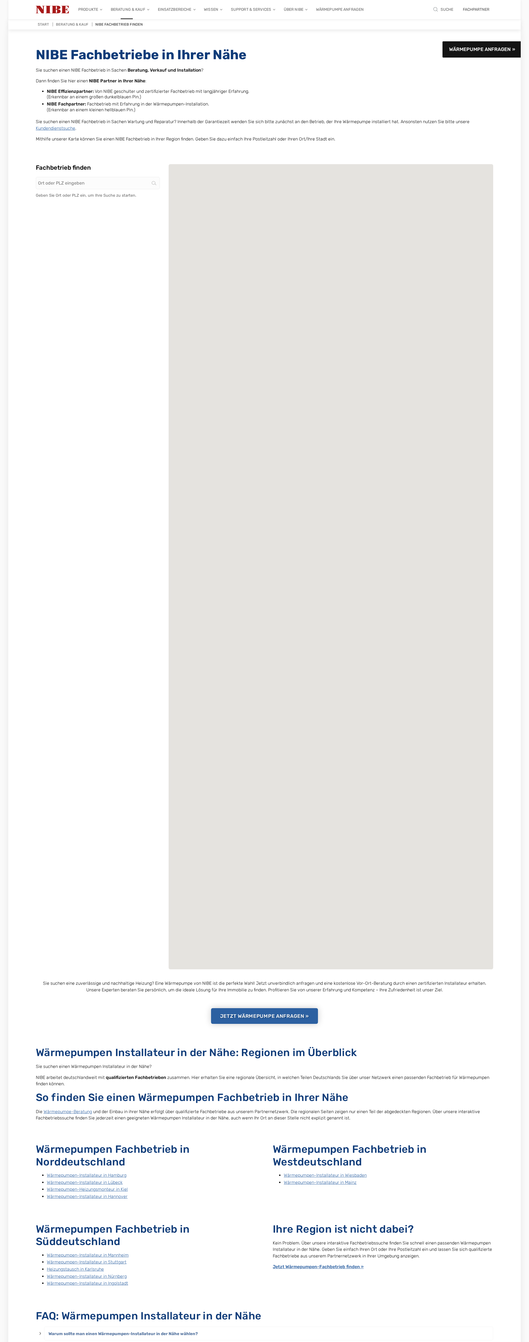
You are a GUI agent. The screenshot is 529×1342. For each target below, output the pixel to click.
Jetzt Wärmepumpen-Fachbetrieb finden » (318, 1266)
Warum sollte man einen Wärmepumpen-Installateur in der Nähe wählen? (123, 1333)
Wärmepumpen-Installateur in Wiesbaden (325, 1175)
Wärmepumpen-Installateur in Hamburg (86, 1175)
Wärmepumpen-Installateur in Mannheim (88, 1255)
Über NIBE (293, 9)
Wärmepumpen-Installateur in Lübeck (85, 1182)
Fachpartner (476, 9)
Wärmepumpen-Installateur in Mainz (320, 1182)
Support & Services (251, 9)
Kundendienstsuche (55, 128)
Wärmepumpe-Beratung (68, 1111)
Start (43, 24)
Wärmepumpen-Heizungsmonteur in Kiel (87, 1189)
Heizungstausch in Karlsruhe (75, 1269)
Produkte (88, 9)
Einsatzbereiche (174, 9)
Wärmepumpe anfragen (340, 9)
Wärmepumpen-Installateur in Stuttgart (86, 1262)
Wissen (211, 9)
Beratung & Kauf (128, 9)
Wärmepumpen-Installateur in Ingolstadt (87, 1283)
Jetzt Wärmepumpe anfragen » (264, 1016)
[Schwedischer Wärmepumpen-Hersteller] (52, 9)
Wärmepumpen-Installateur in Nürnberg (87, 1276)
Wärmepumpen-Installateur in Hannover (87, 1196)
